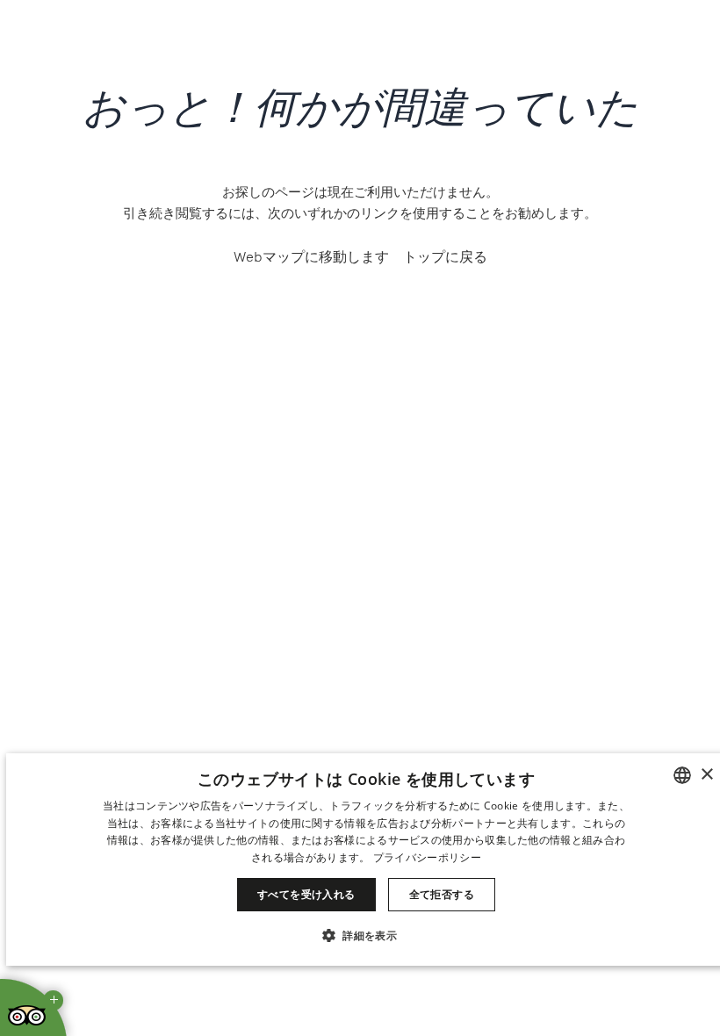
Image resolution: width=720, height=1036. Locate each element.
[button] (366, 934)
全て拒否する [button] (441, 894)
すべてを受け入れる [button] (306, 894)
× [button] (706, 774)
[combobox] (682, 775)
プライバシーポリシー (427, 857)
